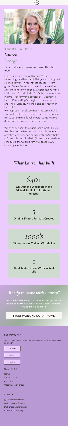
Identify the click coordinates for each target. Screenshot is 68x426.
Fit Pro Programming (13, 410)
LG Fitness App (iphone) (15, 403)
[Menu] (36, 2)
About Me (8, 381)
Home (7, 373)
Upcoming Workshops (14, 384)
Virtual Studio (10, 377)
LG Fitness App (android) (15, 406)
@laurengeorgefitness (14, 399)
